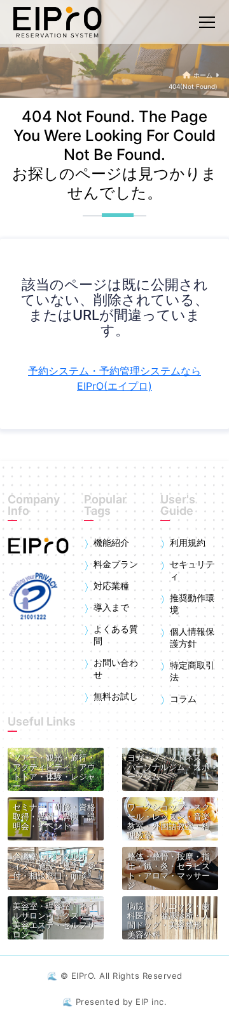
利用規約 (187, 543)
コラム (183, 699)
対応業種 (111, 586)
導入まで (111, 607)
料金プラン (116, 564)
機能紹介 (111, 543)
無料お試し (116, 696)
